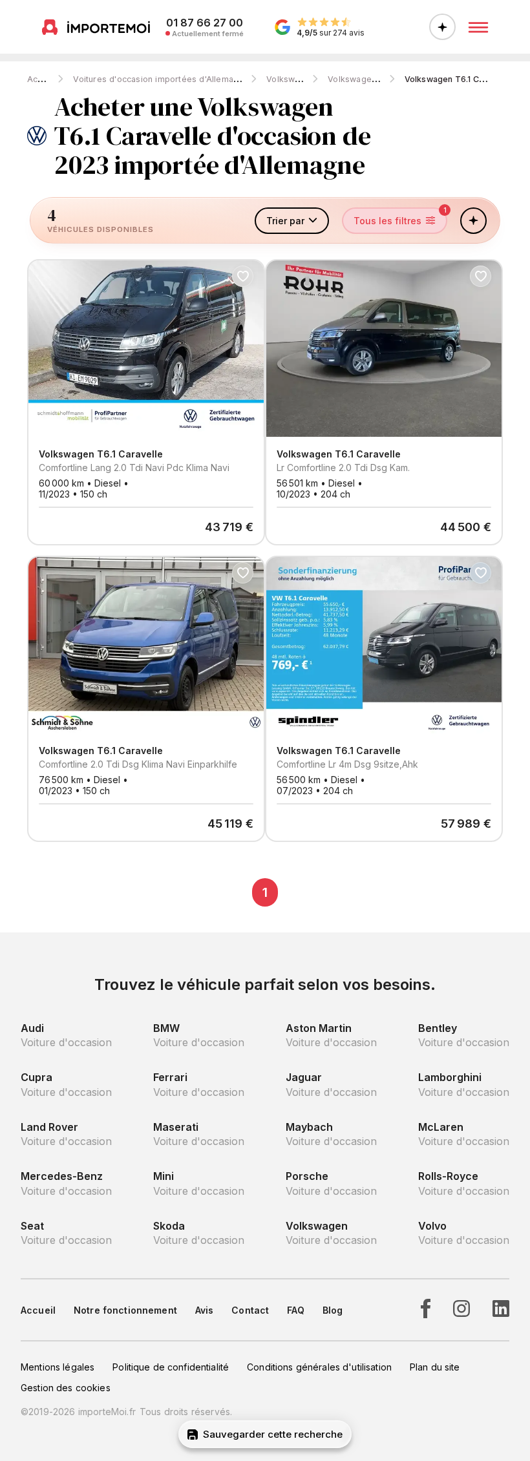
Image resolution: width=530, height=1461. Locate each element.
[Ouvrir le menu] (478, 27)
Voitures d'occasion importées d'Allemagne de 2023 (179, 79)
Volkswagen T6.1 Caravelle (458, 79)
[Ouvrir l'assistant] (442, 27)
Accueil (41, 79)
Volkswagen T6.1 (361, 79)
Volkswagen (290, 79)
